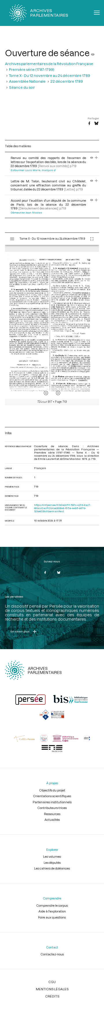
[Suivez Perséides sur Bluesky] (59, 572)
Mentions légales (52, 989)
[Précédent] (46, 393)
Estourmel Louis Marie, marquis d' (33, 170)
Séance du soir (22, 87)
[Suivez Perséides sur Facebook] (45, 572)
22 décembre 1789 (66, 81)
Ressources (52, 814)
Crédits (52, 996)
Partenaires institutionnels (52, 802)
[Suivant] (58, 393)
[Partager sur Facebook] (89, 124)
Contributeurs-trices (52, 808)
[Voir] (92, 53)
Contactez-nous (52, 954)
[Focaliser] (96, 158)
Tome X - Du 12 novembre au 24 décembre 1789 (49, 75)
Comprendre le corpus (52, 905)
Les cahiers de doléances (52, 868)
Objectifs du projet (52, 790)
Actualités (52, 819)
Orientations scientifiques (52, 796)
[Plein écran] (92, 239)
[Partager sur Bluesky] (96, 124)
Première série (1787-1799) (31, 69)
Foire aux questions (52, 917)
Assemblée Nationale (27, 81)
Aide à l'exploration (52, 911)
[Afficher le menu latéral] (12, 239)
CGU (52, 982)
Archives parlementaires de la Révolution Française (49, 64)
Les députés (52, 862)
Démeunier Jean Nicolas (26, 212)
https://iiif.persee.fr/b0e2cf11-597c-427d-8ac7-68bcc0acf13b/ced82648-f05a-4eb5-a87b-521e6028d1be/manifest (62, 508)
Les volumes (52, 856)
